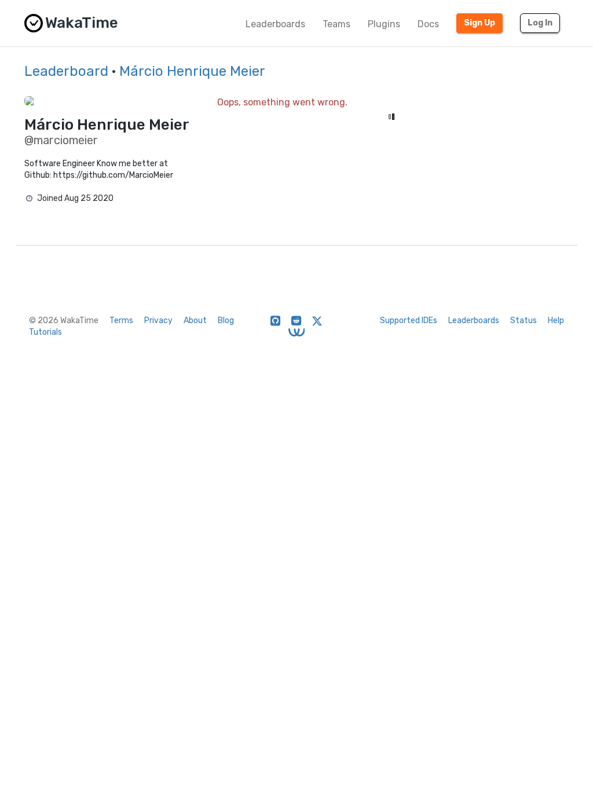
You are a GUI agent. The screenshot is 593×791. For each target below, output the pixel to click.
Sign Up (479, 23)
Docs (428, 24)
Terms (121, 320)
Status (523, 320)
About (195, 320)
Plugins (384, 24)
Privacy (158, 320)
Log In (540, 23)
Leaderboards (275, 24)
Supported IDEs (408, 320)
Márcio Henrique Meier (192, 71)
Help (556, 320)
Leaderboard (66, 71)
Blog (226, 320)
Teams (336, 24)
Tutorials (45, 332)
